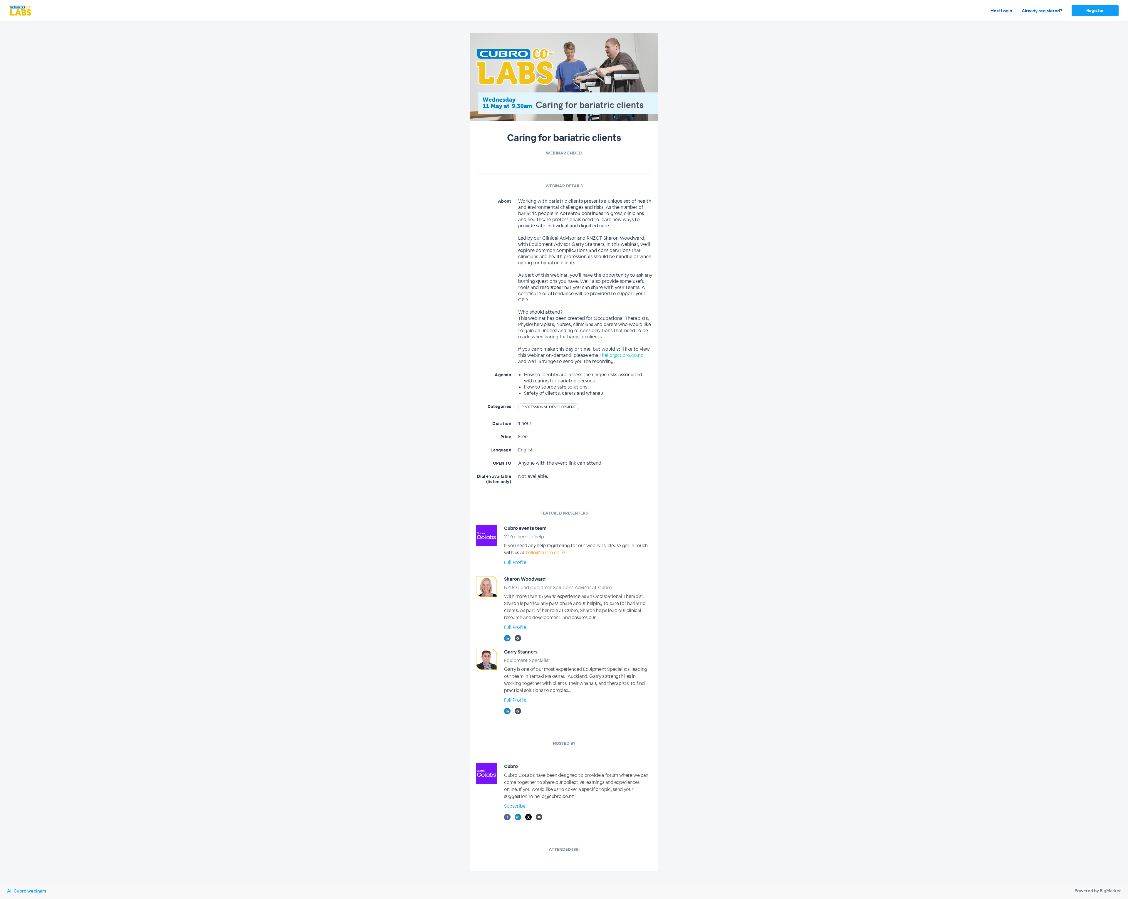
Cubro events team (525, 528)
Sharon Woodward (524, 579)
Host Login (1001, 11)
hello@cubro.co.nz (622, 355)
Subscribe (515, 806)
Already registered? (1042, 11)
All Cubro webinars (26, 891)
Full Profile (515, 562)
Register (1095, 10)
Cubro (511, 766)
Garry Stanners (521, 652)
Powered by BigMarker (1098, 890)
